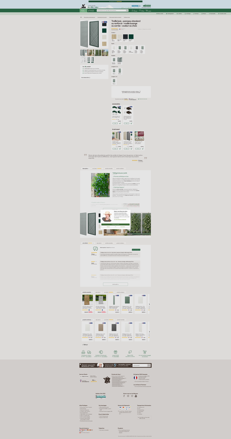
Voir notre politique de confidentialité (120, 219)
